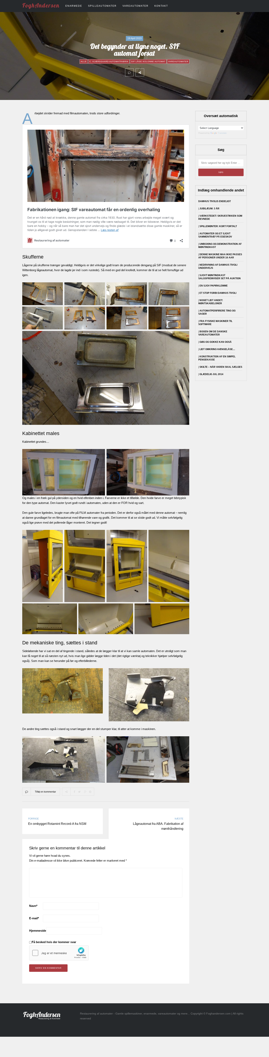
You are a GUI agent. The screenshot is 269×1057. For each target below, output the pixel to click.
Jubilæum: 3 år (209, 208)
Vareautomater (135, 6)
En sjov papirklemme (213, 285)
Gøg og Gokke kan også (215, 342)
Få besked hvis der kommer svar (54, 942)
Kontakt (161, 6)
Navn (33, 905)
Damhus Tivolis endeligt (214, 201)
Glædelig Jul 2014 (211, 374)
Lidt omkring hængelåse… (217, 349)
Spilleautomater (102, 6)
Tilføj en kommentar (45, 791)
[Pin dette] (174, 72)
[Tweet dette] (157, 72)
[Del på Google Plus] (165, 72)
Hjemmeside (37, 930)
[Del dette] (148, 72)
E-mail (34, 918)
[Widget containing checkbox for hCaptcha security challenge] (59, 952)
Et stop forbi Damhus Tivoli (217, 293)
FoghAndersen (40, 5)
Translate (222, 133)
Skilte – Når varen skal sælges (220, 367)
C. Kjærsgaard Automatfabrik (108, 61)
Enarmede (73, 6)
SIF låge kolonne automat (148, 61)
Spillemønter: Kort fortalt (218, 226)
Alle (84, 61)
